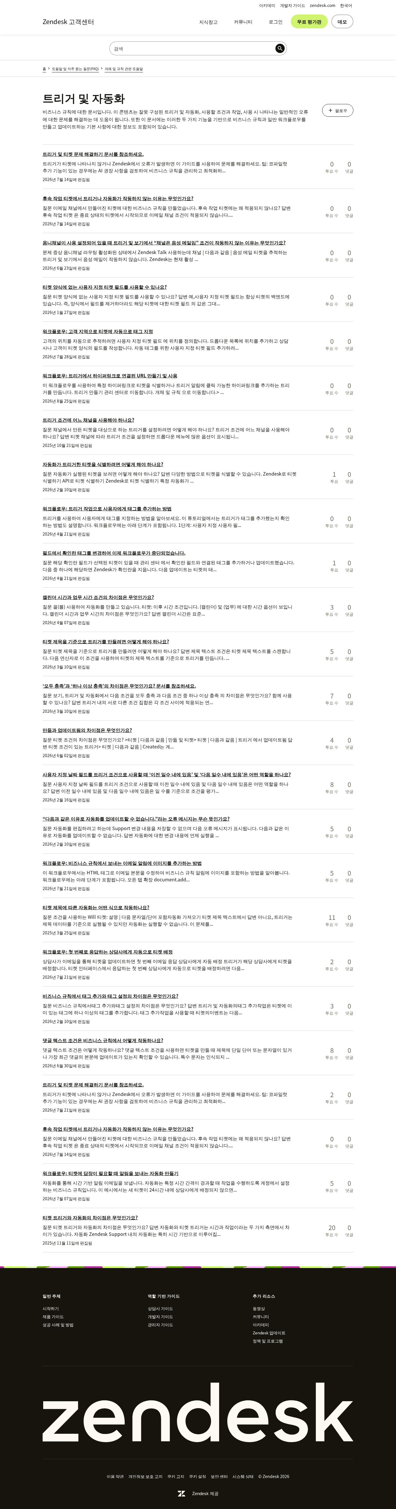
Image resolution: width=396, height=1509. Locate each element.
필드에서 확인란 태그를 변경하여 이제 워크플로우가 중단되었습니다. (114, 552)
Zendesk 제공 (205, 1493)
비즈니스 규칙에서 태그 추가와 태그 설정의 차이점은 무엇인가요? (110, 995)
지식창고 (208, 21)
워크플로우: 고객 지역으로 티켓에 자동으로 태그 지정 (98, 331)
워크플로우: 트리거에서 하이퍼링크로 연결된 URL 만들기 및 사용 (110, 375)
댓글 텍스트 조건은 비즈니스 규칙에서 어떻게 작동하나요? (103, 1040)
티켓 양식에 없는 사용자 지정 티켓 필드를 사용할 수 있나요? (105, 286)
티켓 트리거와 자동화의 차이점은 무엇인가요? (90, 1217)
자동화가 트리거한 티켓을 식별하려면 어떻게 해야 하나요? (103, 464)
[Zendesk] (198, 1412)
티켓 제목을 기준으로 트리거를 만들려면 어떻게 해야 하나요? (106, 641)
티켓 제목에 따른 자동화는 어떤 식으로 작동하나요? (96, 907)
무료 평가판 (309, 21)
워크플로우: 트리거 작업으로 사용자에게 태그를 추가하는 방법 (107, 508)
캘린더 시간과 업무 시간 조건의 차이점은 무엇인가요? (98, 596)
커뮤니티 (243, 21)
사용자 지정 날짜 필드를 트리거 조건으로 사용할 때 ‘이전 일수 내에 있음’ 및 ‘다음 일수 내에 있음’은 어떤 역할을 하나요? (167, 774)
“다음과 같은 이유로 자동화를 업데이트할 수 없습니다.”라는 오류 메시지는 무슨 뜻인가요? (136, 818)
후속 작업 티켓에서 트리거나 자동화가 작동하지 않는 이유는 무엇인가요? (118, 198)
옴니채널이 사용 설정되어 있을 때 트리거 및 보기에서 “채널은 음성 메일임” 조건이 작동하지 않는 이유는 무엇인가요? (164, 242)
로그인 (276, 21)
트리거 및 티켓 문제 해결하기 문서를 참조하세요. (93, 153)
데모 (342, 21)
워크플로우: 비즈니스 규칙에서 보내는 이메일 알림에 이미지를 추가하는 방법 (122, 862)
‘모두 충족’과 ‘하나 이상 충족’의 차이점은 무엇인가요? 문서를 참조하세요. (119, 685)
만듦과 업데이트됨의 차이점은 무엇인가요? (87, 729)
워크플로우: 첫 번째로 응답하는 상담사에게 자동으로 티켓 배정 (108, 951)
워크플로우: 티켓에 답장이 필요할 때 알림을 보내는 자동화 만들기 (111, 1173)
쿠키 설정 (197, 1476)
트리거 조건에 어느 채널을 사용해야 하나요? (88, 419)
